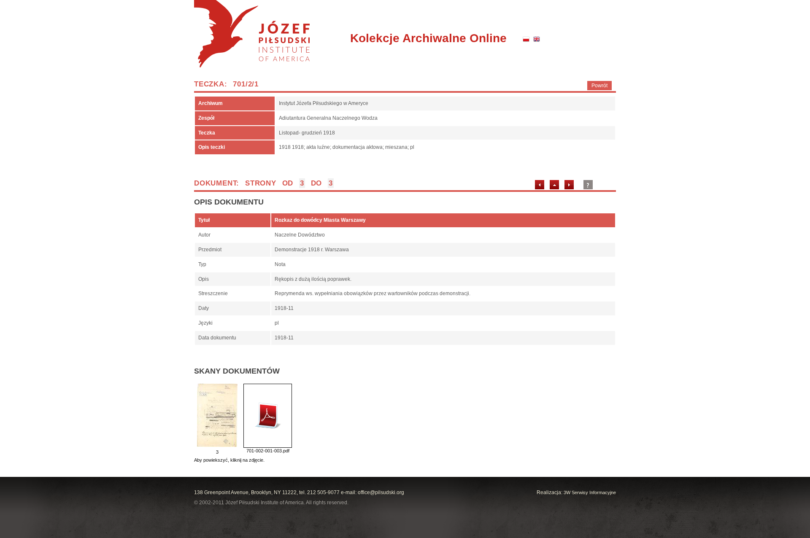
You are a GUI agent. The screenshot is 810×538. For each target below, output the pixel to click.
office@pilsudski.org (381, 492)
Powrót (599, 86)
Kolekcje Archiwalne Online (428, 38)
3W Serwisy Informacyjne (590, 492)
